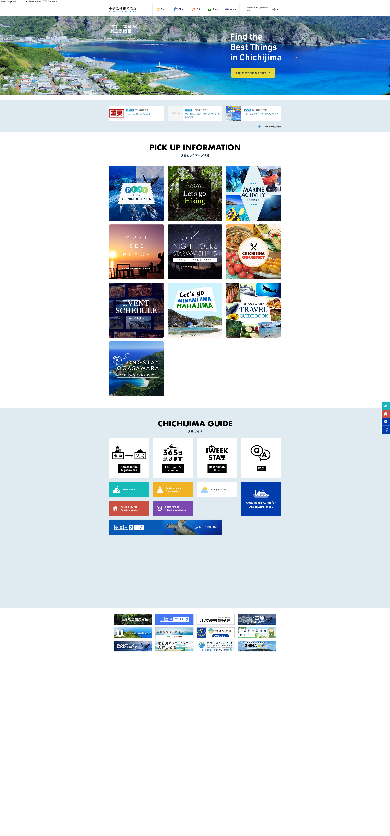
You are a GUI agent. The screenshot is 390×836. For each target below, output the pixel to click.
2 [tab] (197, 94)
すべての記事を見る (207, 527)
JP (272, 9)
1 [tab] (192, 94)
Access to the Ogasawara (258, 8)
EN (276, 9)
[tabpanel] (195, 55)
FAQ (248, 11)
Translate (52, 1)
